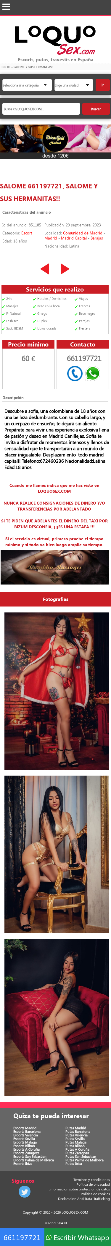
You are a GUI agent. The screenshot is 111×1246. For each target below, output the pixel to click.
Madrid (50, 237)
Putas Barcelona (77, 1131)
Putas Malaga (75, 1142)
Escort (26, 232)
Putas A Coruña (77, 1149)
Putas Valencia (76, 1134)
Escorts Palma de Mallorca (33, 1159)
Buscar (96, 109)
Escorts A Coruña (26, 1149)
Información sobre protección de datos (79, 1189)
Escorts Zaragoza (26, 1152)
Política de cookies (95, 1193)
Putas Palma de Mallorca (84, 1159)
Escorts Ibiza (22, 1163)
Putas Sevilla (75, 1138)
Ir (103, 85)
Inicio (5, 67)
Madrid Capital (74, 237)
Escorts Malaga (25, 1142)
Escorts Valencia (25, 1134)
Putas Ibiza (73, 1163)
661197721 (22, 1237)
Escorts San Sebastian (29, 1156)
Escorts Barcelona (27, 1131)
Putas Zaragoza (77, 1152)
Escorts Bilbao (24, 1145)
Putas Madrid (75, 1127)
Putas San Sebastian (80, 1156)
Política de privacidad (93, 1184)
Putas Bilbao (75, 1145)
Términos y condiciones (91, 1179)
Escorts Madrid (24, 1127)
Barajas (97, 237)
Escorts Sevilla (24, 1138)
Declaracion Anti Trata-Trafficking (84, 1198)
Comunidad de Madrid (82, 232)
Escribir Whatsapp (80, 1237)
